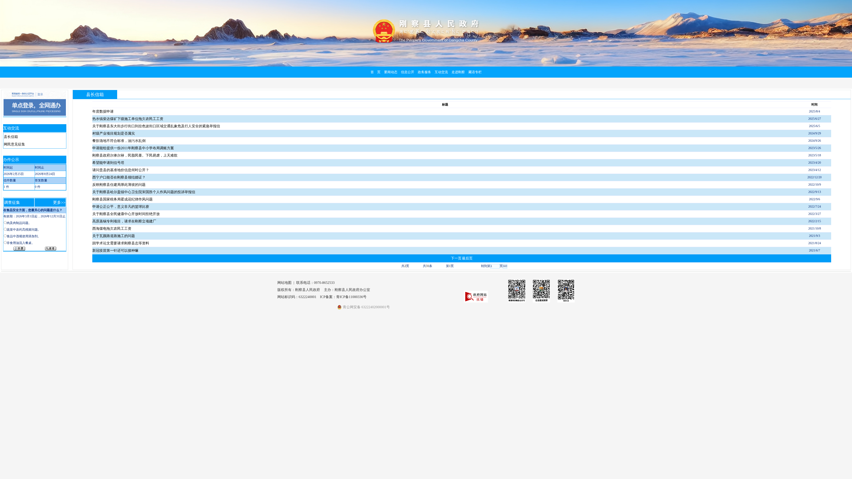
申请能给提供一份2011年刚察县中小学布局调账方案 (133, 148)
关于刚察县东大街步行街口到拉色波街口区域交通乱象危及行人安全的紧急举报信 (156, 126)
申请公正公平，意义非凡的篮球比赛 (120, 206)
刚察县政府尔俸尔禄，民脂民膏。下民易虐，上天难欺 (135, 155)
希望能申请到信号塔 (108, 163)
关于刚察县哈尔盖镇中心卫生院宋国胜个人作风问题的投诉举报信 (143, 192)
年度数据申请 (103, 111)
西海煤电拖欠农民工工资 (111, 228)
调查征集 (12, 202)
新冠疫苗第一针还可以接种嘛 (115, 250)
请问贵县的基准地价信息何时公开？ (120, 170)
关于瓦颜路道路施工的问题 (113, 236)
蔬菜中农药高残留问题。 (24, 229)
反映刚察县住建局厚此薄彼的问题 (119, 184)
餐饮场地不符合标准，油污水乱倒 (119, 141)
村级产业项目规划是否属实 (113, 133)
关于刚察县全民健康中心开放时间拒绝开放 (126, 214)
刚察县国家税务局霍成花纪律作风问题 (122, 199)
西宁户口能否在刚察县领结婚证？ (119, 177)
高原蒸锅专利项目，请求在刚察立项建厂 (124, 221)
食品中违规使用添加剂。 (24, 236)
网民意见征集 (14, 144)
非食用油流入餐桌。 (21, 243)
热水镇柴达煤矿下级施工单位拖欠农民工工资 (127, 119)
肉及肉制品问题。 (19, 223)
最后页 (467, 258)
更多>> (59, 202)
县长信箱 (11, 137)
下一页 (456, 258)
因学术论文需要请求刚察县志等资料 (120, 243)
